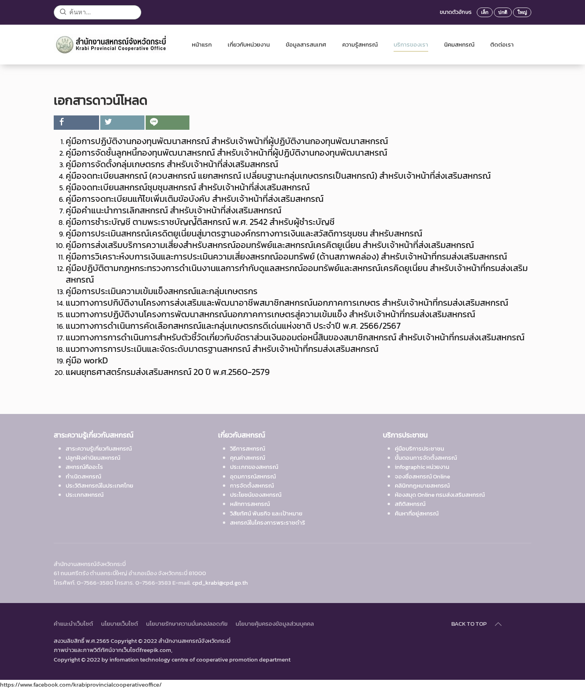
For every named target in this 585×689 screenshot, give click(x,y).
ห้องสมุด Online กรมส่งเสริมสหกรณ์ (440, 494)
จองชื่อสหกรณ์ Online (422, 476)
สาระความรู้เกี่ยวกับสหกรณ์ (99, 448)
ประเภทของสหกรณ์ (254, 466)
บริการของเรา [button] (411, 44)
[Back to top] (498, 624)
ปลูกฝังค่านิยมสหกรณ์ (93, 457)
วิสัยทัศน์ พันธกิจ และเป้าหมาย (266, 513)
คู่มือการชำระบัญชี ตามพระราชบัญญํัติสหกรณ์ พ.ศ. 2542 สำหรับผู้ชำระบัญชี (200, 221)
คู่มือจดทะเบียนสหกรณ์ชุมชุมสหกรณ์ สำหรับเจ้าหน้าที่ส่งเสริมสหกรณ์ (189, 187)
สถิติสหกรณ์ (410, 503)
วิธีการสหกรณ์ (247, 448)
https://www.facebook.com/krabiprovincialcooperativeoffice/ (81, 684)
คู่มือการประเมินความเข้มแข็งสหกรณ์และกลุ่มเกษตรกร (161, 291)
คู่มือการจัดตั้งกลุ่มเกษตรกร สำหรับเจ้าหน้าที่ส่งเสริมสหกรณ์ (172, 164)
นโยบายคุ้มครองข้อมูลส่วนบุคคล (275, 623)
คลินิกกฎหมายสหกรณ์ (422, 485)
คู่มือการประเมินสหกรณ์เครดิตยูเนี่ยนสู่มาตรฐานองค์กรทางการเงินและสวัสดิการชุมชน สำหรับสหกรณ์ (244, 233)
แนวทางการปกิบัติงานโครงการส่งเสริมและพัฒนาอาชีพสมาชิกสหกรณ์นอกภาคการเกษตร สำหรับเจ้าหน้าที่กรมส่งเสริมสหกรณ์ (287, 302)
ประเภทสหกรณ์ (84, 494)
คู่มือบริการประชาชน (419, 448)
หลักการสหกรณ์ (250, 503)
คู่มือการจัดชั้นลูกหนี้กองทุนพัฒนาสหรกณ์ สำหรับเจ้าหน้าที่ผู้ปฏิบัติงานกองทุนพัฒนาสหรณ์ (226, 152)
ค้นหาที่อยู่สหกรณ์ (417, 513)
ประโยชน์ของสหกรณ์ (255, 494)
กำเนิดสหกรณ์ (83, 476)
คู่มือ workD (88, 360)
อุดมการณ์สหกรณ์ (253, 476)
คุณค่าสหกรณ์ (247, 457)
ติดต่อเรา (502, 44)
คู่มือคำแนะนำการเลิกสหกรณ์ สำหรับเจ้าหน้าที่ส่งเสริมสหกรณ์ (173, 210)
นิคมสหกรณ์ (459, 44)
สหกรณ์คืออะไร (84, 466)
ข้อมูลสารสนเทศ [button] (306, 44)
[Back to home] (115, 45)
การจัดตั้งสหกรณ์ (252, 485)
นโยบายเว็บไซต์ (119, 623)
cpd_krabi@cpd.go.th (220, 582)
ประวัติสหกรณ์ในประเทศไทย (99, 485)
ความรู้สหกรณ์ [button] (360, 44)
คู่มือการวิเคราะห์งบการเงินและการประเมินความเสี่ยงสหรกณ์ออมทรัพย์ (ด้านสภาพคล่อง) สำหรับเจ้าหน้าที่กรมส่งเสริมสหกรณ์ (286, 256)
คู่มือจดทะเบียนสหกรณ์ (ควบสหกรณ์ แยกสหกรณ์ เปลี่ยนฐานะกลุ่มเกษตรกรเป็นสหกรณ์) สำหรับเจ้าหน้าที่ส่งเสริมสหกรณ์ (278, 175)
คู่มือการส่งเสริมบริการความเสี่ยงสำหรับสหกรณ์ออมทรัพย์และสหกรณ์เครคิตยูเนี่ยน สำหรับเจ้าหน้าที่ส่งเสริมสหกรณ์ (270, 245)
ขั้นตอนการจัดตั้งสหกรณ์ (426, 457)
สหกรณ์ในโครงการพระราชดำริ (267, 522)
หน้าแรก (202, 44)
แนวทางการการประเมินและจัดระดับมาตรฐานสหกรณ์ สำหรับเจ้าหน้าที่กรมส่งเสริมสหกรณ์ (222, 348)
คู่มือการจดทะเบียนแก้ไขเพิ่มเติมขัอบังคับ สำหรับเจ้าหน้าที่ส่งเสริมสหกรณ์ (195, 198)
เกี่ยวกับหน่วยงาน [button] (249, 44)
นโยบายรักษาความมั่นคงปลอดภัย (187, 623)
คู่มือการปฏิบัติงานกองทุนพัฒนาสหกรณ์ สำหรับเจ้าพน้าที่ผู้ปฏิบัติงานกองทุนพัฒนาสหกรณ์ (227, 141)
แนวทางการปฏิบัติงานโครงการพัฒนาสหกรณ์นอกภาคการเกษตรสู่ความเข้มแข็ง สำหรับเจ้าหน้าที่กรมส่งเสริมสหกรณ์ (270, 314)
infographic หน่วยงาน (422, 466)
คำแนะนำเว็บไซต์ (73, 623)
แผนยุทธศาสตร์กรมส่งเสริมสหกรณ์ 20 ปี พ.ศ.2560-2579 (168, 372)
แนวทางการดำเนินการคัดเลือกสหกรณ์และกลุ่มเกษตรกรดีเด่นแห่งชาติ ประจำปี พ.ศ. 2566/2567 (233, 325)
